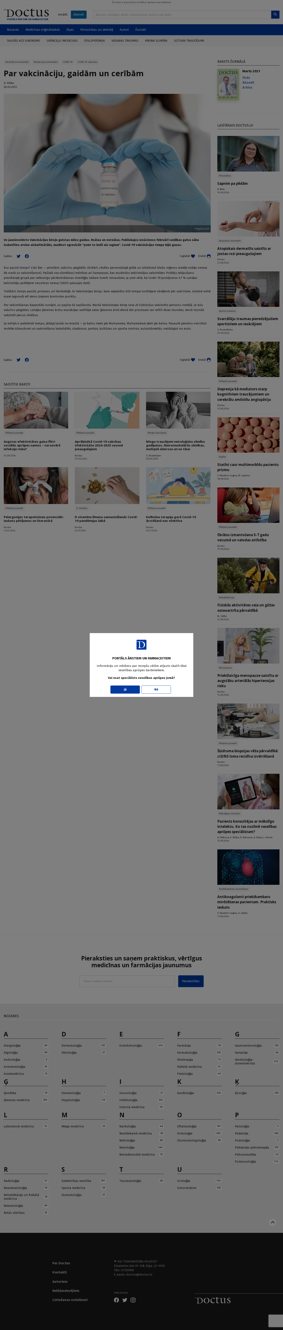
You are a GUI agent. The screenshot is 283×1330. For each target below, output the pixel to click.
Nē (156, 689)
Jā (125, 689)
